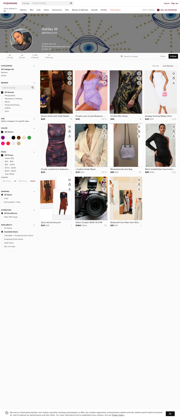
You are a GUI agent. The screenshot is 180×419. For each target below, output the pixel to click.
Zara (6, 111)
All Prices (9, 155)
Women (23, 10)
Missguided (9, 95)
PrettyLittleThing (11, 105)
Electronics (57, 10)
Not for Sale (9, 246)
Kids (39, 10)
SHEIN (7, 108)
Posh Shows (115, 10)
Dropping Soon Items (13, 239)
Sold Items (9, 243)
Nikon (7, 102)
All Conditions (10, 213)
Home (46, 10)
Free (6, 198)
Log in (167, 3)
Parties (104, 10)
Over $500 (9, 174)
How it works (148, 10)
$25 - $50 (9, 161)
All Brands (9, 92)
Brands (94, 10)
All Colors (9, 132)
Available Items (11, 232)
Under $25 (9, 158)
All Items (8, 195)
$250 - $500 (10, 171)
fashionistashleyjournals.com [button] (57, 46)
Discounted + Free (12, 202)
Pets (67, 10)
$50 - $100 (10, 164)
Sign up (174, 3)
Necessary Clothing (13, 98)
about (163, 56)
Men (31, 10)
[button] (27, 3)
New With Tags (10, 217)
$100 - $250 (10, 168)
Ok (170, 414)
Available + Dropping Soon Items (18, 235)
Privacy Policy (118, 415)
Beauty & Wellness (80, 10)
